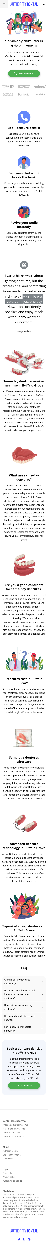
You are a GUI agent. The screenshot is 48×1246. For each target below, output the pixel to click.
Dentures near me (11, 1132)
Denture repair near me (14, 1136)
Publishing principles (12, 1180)
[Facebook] (24, 1239)
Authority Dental (10, 1150)
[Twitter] (18, 1239)
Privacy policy (9, 1177)
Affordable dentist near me (15, 1124)
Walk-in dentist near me (14, 1128)
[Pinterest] (29, 1239)
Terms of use (9, 1173)
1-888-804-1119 (26, 73)
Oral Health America (12, 1154)
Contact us (8, 1158)
